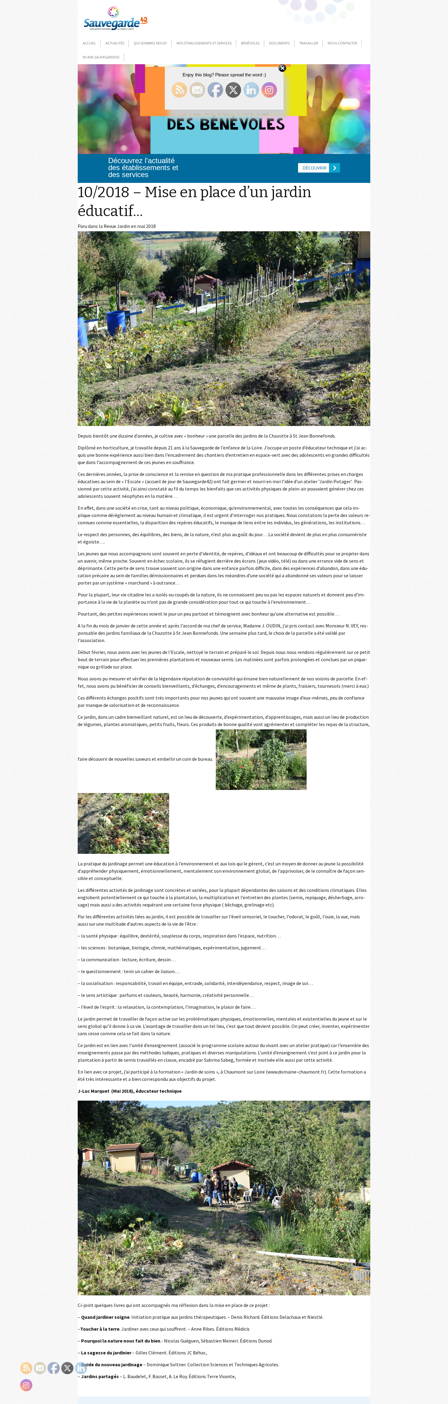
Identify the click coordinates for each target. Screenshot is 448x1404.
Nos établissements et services (204, 43)
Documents (279, 43)
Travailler (308, 43)
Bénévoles (250, 43)
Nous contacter (342, 43)
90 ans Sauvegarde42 (101, 57)
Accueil (89, 43)
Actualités (114, 43)
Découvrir (314, 168)
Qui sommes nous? (150, 43)
